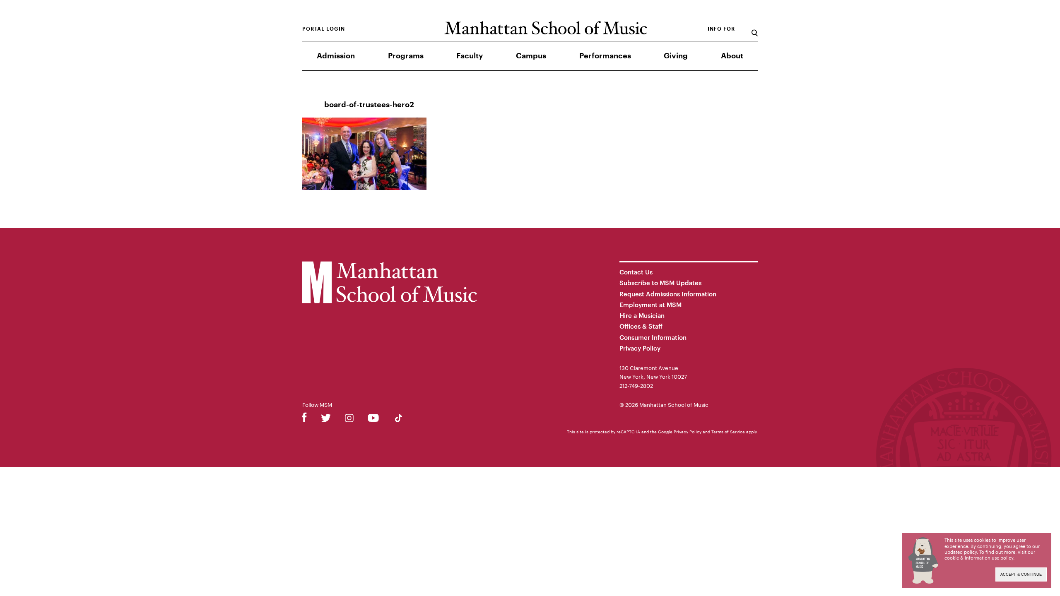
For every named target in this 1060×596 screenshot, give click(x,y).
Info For (721, 28)
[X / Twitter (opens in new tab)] (326, 419)
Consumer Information (653, 337)
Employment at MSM (650, 304)
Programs (406, 56)
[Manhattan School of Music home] (546, 28)
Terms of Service (728, 431)
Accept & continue (1021, 574)
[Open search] (755, 29)
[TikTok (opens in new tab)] (398, 419)
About (732, 56)
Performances (605, 56)
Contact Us (636, 272)
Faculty (469, 56)
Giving (676, 56)
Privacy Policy (639, 348)
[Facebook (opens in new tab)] (304, 419)
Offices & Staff (640, 326)
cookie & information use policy (978, 557)
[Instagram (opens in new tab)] (349, 419)
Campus (531, 56)
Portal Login (323, 28)
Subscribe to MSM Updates (660, 282)
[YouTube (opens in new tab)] (373, 419)
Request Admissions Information (667, 294)
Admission (336, 56)
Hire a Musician (642, 315)
